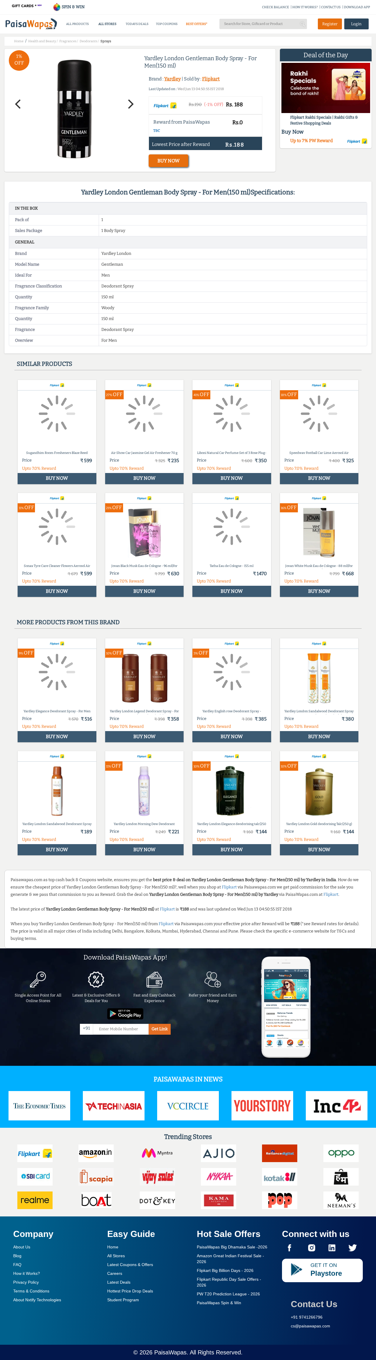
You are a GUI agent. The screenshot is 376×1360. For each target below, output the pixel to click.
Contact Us (314, 1304)
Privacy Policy (26, 1282)
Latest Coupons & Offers (130, 1264)
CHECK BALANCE (275, 7)
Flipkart (211, 79)
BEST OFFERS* (196, 24)
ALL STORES (107, 24)
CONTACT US (331, 7)
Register (330, 23)
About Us (21, 1247)
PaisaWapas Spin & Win (219, 1302)
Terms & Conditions (31, 1291)
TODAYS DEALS (137, 24)
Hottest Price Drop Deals (130, 1291)
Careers (114, 1273)
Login (356, 23)
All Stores (116, 1255)
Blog (17, 1255)
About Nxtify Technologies (37, 1299)
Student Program (123, 1299)
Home (112, 1247)
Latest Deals (118, 1282)
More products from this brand (68, 622)
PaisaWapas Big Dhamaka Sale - (232, 1247)
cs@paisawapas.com (310, 1326)
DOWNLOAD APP (357, 7)
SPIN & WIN (73, 6)
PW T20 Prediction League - (228, 1294)
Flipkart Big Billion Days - (225, 1270)
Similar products (44, 363)
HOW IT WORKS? (305, 7)
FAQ (17, 1264)
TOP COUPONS (166, 24)
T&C (156, 131)
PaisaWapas (170, 1352)
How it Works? (26, 1273)
